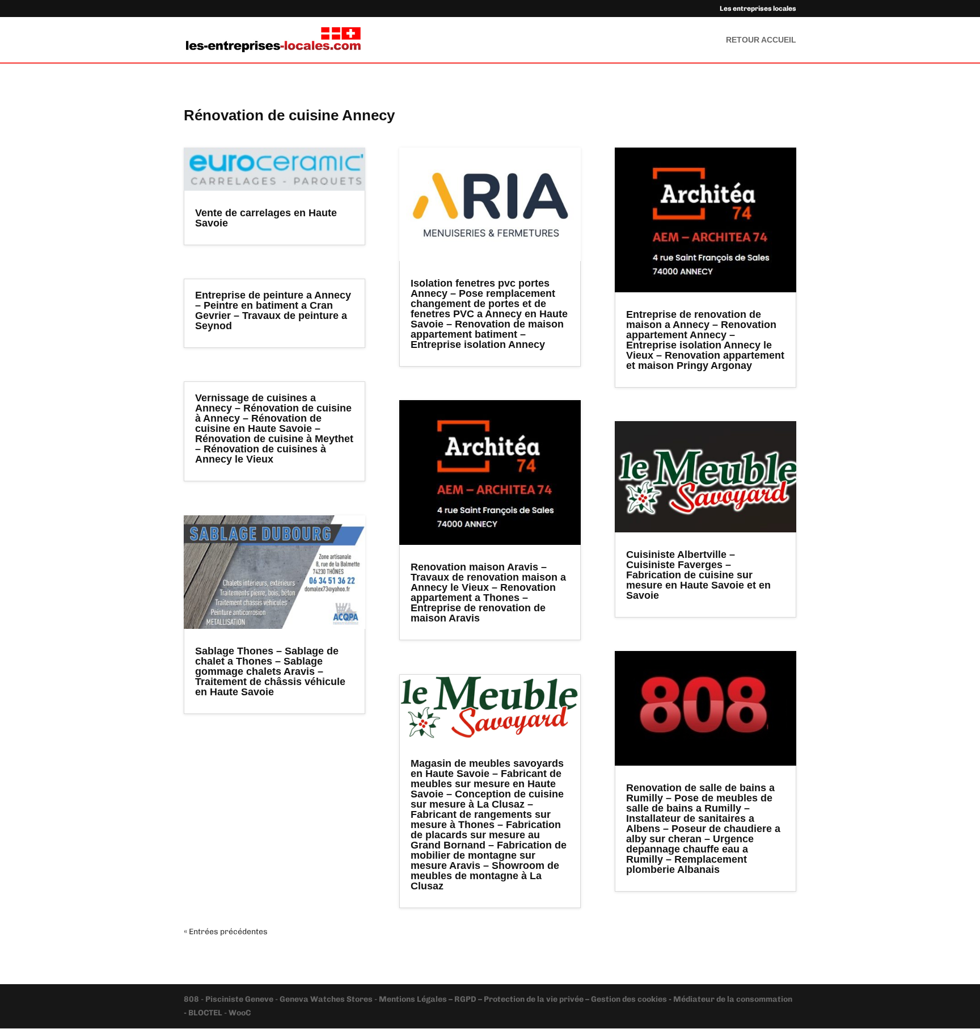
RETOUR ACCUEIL (761, 40)
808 (192, 999)
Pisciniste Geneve (240, 999)
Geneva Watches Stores (326, 999)
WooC (240, 1013)
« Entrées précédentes (226, 931)
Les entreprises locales (758, 8)
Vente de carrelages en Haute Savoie (266, 218)
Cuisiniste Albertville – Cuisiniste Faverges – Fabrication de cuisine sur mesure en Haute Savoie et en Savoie (698, 575)
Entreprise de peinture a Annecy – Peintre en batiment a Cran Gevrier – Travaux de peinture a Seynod (273, 310)
